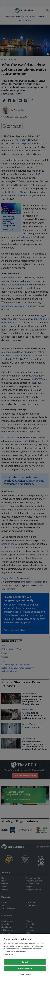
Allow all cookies (25, 968)
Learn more (8, 955)
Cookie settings (25, 975)
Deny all (25, 962)
